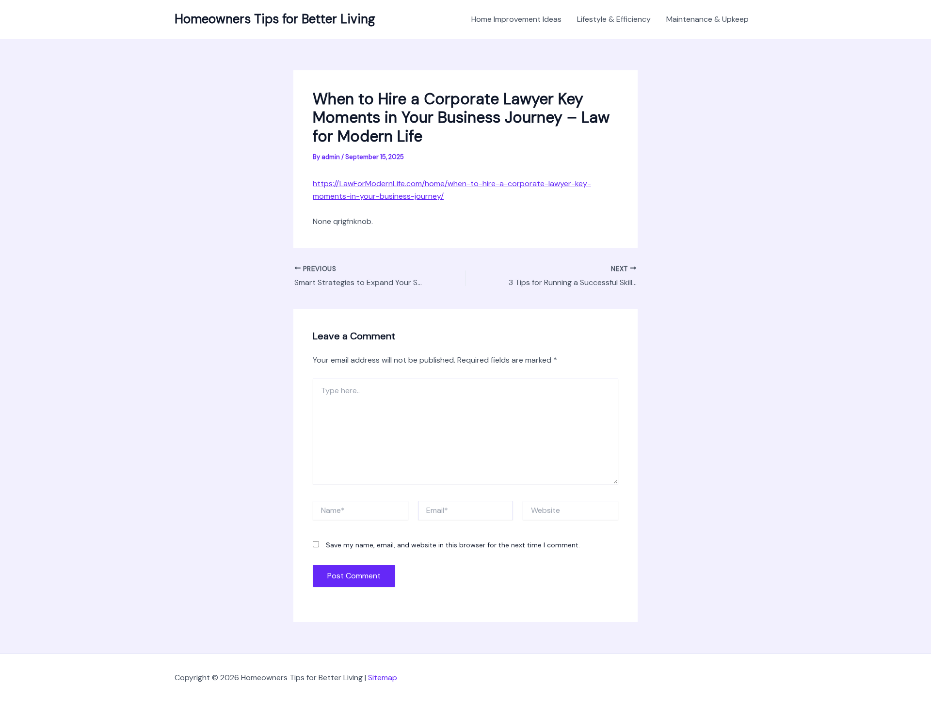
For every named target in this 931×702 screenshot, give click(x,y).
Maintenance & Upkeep (707, 19)
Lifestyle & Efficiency (614, 19)
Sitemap (382, 677)
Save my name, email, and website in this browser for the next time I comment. (453, 545)
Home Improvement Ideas (516, 19)
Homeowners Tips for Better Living (275, 19)
